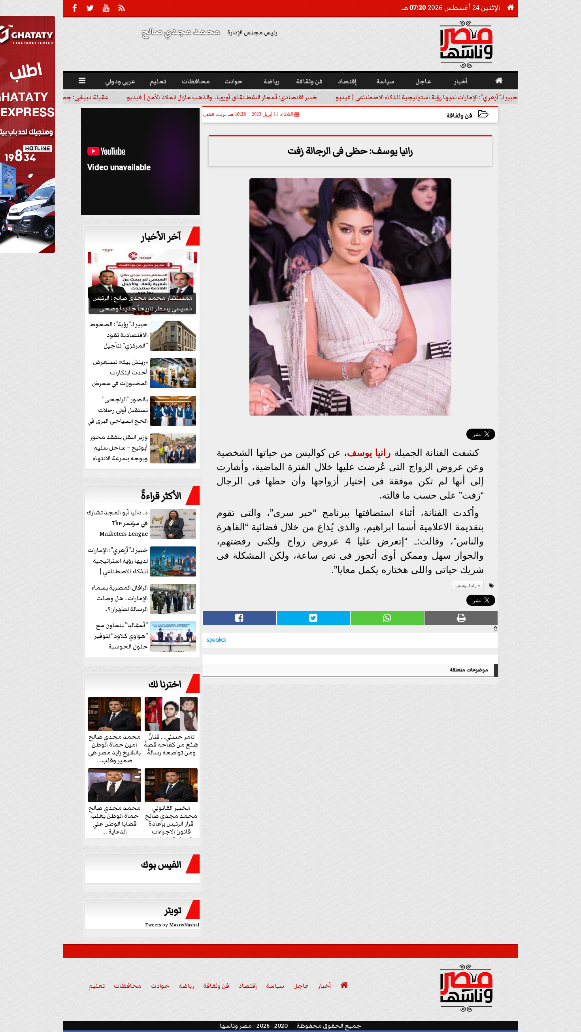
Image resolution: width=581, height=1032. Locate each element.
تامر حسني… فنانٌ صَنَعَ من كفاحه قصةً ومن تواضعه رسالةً (171, 744)
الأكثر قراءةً (161, 496)
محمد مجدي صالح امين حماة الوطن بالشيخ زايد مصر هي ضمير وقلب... (114, 748)
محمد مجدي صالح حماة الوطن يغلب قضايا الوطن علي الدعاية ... (115, 819)
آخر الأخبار (161, 237)
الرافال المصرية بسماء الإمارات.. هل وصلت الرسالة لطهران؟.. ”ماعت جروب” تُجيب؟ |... (144, 599)
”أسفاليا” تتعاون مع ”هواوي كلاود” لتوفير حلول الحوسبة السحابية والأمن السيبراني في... (146, 636)
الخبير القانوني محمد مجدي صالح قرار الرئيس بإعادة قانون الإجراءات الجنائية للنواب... (171, 823)
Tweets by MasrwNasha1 (172, 925)
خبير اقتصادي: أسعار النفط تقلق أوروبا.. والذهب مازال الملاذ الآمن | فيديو (222, 97)
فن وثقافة (459, 115)
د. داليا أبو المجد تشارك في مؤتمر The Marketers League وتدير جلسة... (117, 524)
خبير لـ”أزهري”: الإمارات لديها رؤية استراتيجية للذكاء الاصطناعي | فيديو (427, 97)
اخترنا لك (164, 684)
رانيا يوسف (369, 452)
